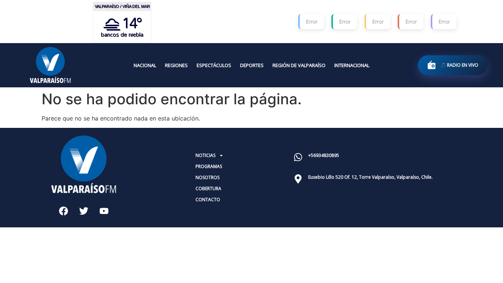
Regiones (176, 65)
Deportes (252, 65)
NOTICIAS (205, 155)
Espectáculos (214, 65)
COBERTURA (208, 188)
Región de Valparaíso (299, 65)
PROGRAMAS (209, 166)
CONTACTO (208, 199)
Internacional (351, 65)
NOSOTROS (207, 177)
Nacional (145, 65)
